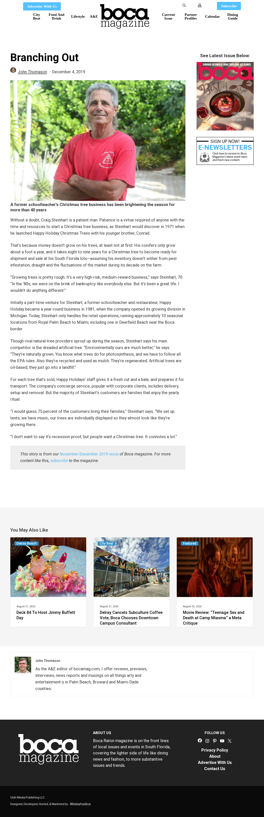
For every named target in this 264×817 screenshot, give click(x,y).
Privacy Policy (214, 750)
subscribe (59, 460)
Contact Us (214, 768)
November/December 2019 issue (89, 454)
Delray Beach (26, 543)
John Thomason (32, 71)
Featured (189, 543)
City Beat (106, 543)
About (214, 756)
